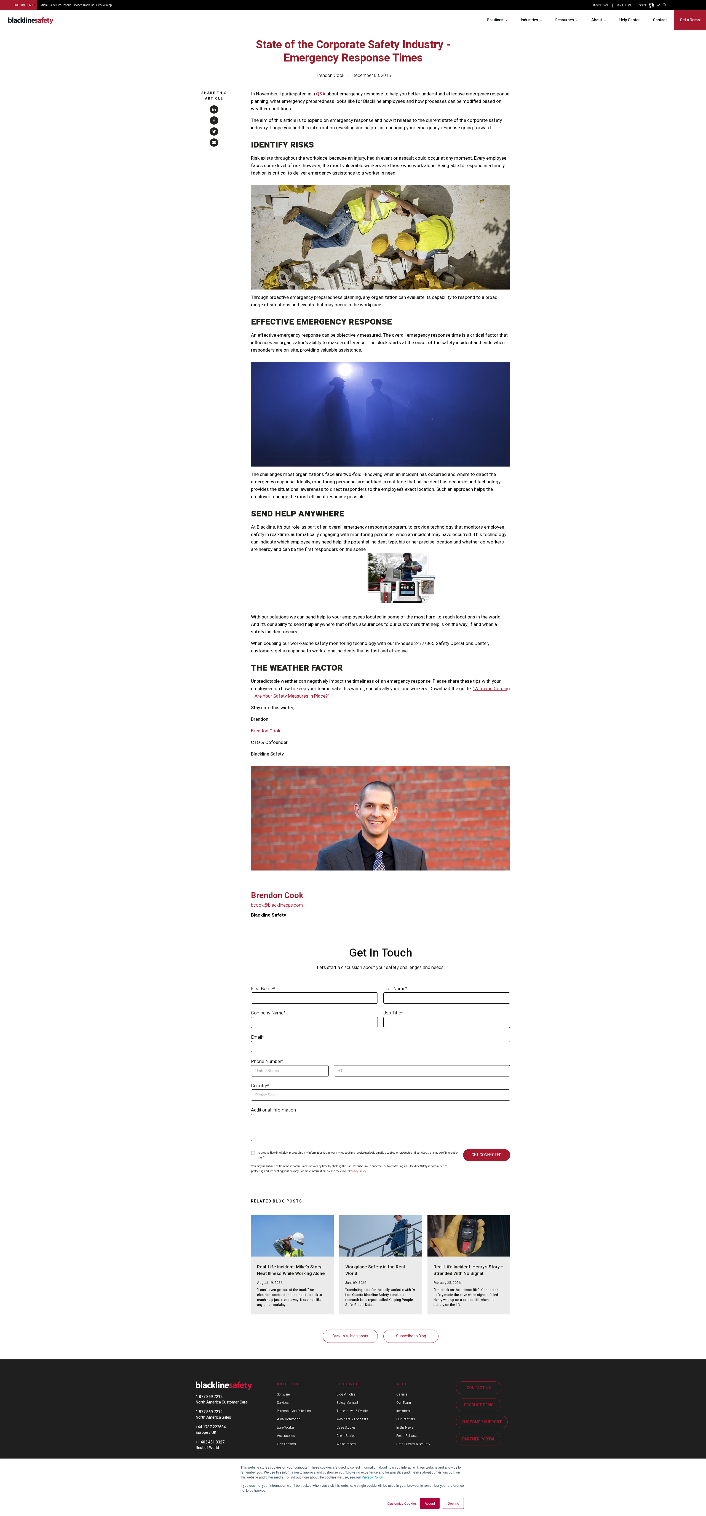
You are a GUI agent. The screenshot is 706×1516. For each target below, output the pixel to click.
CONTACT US (479, 1388)
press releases (24, 5)
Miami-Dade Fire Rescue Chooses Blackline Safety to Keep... (77, 5)
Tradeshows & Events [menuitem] (352, 1410)
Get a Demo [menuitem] (690, 20)
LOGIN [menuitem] (641, 5)
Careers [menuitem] (401, 1394)
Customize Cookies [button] (402, 1503)
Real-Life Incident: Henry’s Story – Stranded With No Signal (469, 1270)
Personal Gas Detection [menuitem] (294, 1410)
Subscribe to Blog (411, 1336)
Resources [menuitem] (564, 20)
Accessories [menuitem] (286, 1435)
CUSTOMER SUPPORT (482, 1422)
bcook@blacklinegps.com (277, 905)
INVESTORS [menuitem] (600, 5)
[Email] (214, 142)
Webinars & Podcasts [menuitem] (352, 1419)
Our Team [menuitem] (403, 1402)
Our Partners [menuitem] (405, 1419)
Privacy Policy (372, 1477)
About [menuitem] (596, 20)
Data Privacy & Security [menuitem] (413, 1444)
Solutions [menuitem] (495, 20)
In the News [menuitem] (404, 1427)
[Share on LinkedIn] (214, 109)
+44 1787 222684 (211, 1427)
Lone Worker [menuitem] (285, 1427)
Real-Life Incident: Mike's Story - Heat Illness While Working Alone (291, 1270)
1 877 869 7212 (209, 1397)
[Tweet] (214, 131)
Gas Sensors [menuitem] (286, 1444)
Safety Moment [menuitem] (347, 1402)
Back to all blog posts (350, 1336)
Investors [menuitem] (403, 1410)
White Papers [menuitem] (346, 1444)
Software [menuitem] (283, 1394)
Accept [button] (430, 1503)
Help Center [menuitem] (629, 20)
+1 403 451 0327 (210, 1442)
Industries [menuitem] (529, 20)
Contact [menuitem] (660, 20)
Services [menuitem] (283, 1402)
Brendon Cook (329, 75)
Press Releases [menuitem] (407, 1435)
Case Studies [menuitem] (346, 1427)
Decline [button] (453, 1503)
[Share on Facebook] (214, 120)
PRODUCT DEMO (479, 1405)
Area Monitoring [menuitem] (288, 1419)
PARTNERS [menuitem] (623, 5)
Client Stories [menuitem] (345, 1435)
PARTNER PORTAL (478, 1439)
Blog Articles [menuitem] (345, 1394)
